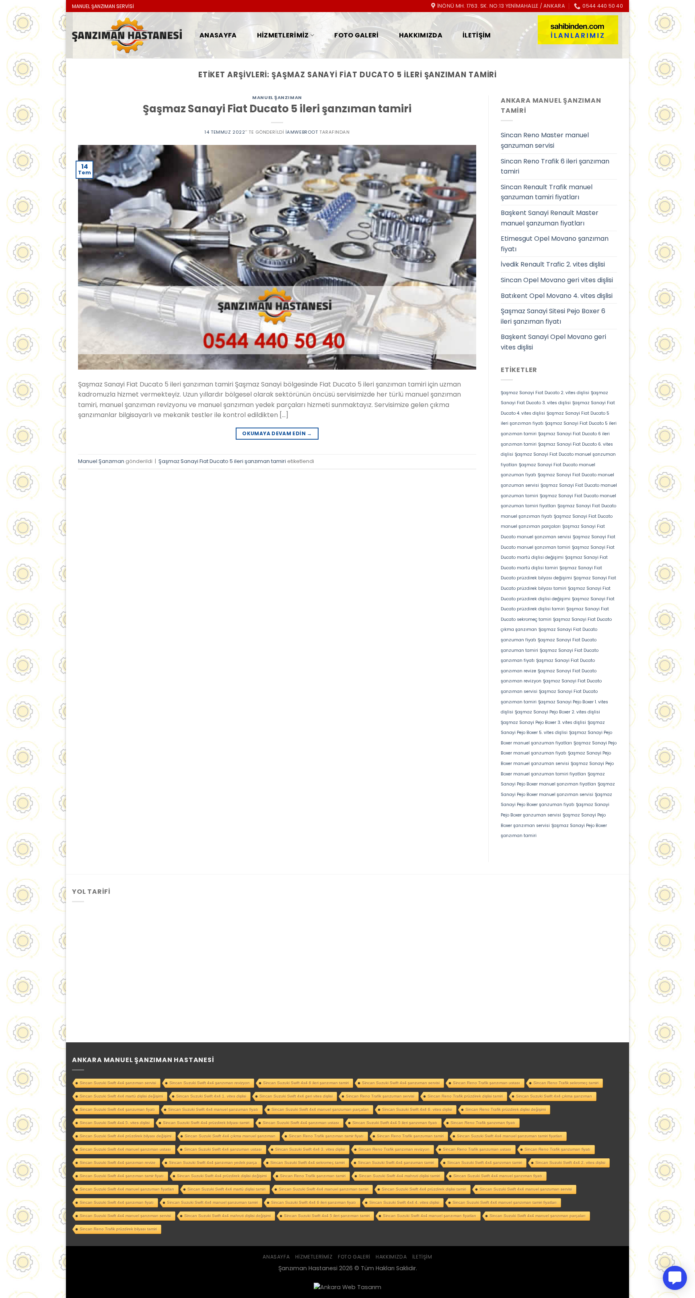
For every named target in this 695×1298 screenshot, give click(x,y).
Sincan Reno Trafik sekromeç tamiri (565, 1083)
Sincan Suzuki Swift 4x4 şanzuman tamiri (396, 1162)
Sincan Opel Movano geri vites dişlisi (557, 280)
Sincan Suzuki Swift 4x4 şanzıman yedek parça (213, 1162)
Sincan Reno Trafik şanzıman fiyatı (482, 1122)
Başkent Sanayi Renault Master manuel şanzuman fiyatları (549, 218)
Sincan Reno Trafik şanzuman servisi (380, 1096)
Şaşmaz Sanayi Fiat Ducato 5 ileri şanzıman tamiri (277, 108)
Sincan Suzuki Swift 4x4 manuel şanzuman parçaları (320, 1109)
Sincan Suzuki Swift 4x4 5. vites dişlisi (115, 1122)
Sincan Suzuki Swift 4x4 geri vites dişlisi (296, 1096)
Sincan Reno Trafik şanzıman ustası (486, 1083)
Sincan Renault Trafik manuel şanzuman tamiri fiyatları (546, 192)
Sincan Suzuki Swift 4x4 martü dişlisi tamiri (226, 1189)
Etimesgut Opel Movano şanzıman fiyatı (555, 244)
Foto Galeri (356, 35)
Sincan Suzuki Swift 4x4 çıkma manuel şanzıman (230, 1136)
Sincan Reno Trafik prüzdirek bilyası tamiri (118, 1229)
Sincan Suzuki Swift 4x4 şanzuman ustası (223, 1149)
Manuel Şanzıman (277, 97)
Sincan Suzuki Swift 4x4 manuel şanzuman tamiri (212, 1202)
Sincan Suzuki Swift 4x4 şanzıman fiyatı (117, 1202)
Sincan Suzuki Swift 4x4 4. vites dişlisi (404, 1202)
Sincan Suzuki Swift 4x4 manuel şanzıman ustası (125, 1149)
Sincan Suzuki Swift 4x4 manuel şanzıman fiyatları (429, 1215)
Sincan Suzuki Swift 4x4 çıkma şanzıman (554, 1096)
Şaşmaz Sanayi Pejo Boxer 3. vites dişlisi (543, 722)
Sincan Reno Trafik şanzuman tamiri (410, 1136)
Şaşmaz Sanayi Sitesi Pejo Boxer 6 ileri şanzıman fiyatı (553, 316)
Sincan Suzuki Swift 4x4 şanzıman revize (118, 1162)
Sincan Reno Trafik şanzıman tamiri (312, 1176)
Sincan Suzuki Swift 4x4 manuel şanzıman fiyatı (497, 1176)
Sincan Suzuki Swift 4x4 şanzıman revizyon (209, 1083)
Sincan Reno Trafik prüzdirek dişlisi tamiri (465, 1096)
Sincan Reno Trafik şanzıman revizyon (394, 1149)
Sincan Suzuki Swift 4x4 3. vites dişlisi (310, 1149)
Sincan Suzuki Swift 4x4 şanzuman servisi (401, 1083)
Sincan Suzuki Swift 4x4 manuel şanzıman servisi (125, 1215)
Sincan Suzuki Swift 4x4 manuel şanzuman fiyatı (213, 1109)
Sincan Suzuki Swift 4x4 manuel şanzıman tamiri (323, 1189)
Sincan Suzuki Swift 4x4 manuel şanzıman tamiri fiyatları (504, 1202)
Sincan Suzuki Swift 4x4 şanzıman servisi (118, 1083)
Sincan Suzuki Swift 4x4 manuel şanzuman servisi (525, 1189)
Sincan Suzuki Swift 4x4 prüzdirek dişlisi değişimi (222, 1176)
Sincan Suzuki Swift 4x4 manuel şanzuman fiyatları (127, 1189)
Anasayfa (218, 35)
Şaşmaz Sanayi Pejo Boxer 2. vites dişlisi (557, 712)
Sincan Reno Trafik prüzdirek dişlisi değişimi (505, 1109)
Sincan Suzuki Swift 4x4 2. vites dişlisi (570, 1162)
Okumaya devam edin (277, 433)
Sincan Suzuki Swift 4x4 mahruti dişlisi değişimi (227, 1215)
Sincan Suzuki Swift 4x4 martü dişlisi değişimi (121, 1096)
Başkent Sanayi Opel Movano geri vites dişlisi (553, 342)
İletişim (477, 35)
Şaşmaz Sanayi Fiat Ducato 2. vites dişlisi (545, 393)
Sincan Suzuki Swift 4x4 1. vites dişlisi (211, 1096)
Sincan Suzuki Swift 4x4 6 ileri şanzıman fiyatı (313, 1202)
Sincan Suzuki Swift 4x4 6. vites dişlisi (417, 1109)
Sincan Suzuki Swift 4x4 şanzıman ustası (301, 1122)
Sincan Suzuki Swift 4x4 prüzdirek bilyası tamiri (206, 1122)
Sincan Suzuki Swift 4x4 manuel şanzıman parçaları (537, 1215)
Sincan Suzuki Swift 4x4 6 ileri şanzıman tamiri (306, 1083)
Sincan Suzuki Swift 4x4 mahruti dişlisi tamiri (399, 1176)
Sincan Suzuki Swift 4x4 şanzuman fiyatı (117, 1109)
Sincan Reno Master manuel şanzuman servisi (545, 140)
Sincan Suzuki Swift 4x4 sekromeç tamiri (307, 1162)
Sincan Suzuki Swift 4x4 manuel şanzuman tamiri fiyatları (509, 1136)
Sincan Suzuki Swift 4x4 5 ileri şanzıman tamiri (327, 1215)
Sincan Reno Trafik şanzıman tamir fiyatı (326, 1136)
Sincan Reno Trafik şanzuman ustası (477, 1149)
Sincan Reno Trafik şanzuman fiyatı (557, 1149)
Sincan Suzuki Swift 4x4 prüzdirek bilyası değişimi (125, 1136)
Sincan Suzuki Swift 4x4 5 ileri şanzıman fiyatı (394, 1122)
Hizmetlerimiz (283, 35)
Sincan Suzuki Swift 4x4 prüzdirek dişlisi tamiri (424, 1189)
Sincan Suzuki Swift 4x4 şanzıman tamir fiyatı (122, 1176)
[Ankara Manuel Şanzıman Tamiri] (127, 35)
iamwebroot (302, 132)
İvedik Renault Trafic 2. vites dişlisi (553, 264)
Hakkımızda (420, 35)
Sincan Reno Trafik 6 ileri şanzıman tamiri (555, 166)
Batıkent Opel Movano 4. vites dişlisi (557, 295)
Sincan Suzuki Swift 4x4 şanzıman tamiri (484, 1162)
